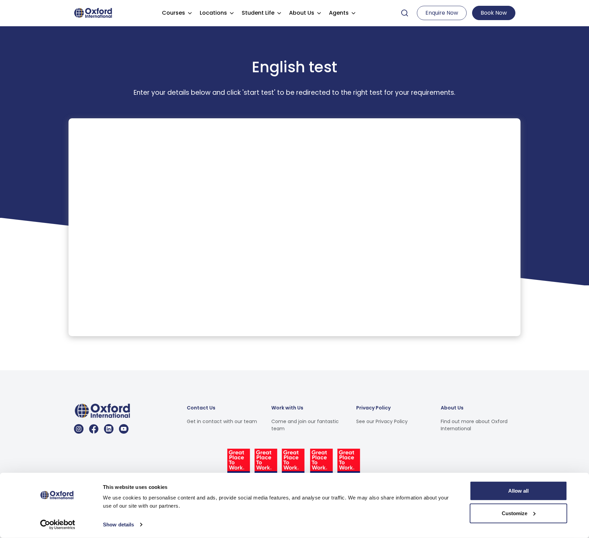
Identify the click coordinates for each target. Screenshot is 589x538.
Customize (514, 513)
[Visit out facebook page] (94, 429)
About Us (301, 13)
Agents (339, 13)
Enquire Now (441, 13)
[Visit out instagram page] (79, 429)
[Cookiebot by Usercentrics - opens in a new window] (58, 525)
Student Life (258, 13)
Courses (173, 13)
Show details (118, 524)
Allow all (518, 491)
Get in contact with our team (222, 421)
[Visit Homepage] (94, 12)
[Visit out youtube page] (124, 429)
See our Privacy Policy (382, 421)
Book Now (494, 13)
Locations (213, 13)
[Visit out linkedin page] (109, 429)
